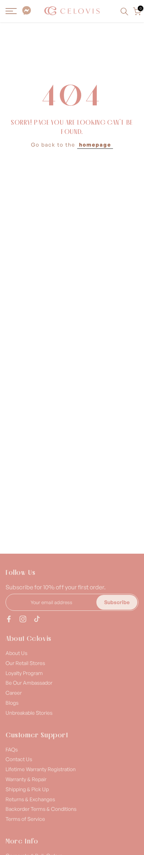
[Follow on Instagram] (23, 619)
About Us (16, 653)
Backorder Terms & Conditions (41, 809)
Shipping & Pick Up (27, 789)
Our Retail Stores (25, 663)
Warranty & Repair (26, 779)
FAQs (12, 749)
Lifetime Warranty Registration (41, 769)
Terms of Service (25, 819)
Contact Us (19, 759)
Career (14, 692)
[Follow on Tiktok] (37, 619)
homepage (95, 144)
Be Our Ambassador (29, 682)
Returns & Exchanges (30, 799)
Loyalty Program (24, 673)
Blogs (12, 703)
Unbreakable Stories (29, 713)
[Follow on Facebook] (9, 619)
